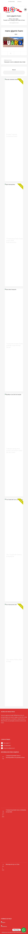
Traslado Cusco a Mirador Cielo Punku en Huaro (14, 20)
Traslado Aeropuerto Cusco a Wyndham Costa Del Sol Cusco (14, 450)
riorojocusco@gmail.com (9, 748)
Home (10, 18)
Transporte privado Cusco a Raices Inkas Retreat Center (14, 345)
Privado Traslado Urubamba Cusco (11, 135)
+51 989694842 (7, 745)
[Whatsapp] (23, 929)
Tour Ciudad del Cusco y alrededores (14, 555)
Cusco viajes (15, 18)
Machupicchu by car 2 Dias (12, 864)
